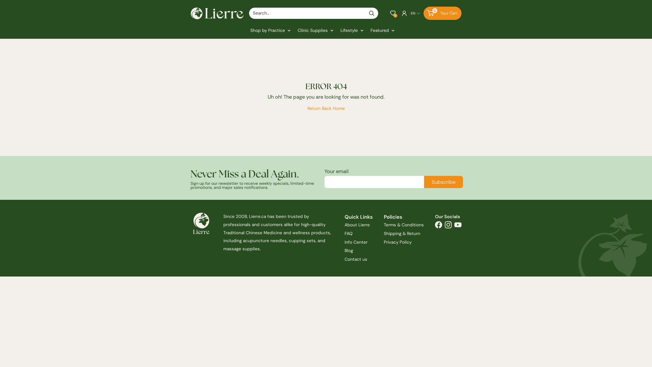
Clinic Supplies (313, 30)
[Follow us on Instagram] (448, 226)
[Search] (371, 13)
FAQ (348, 233)
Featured (380, 30)
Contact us (356, 259)
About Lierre (357, 225)
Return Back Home (326, 108)
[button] (393, 13)
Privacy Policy (398, 242)
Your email (336, 171)
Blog (349, 250)
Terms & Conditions (404, 225)
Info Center (356, 242)
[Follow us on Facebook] (438, 226)
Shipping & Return (402, 233)
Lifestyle (349, 30)
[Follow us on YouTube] (457, 226)
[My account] (404, 13)
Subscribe (443, 182)
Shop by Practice (267, 30)
